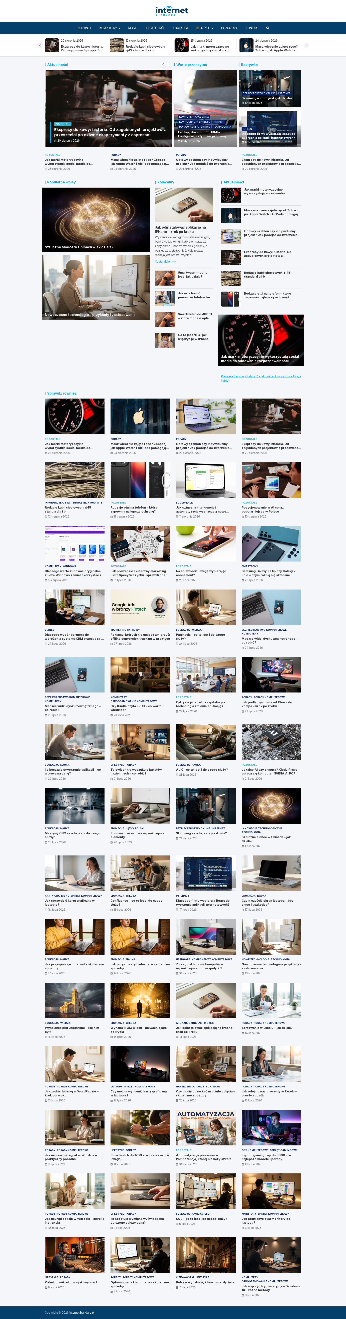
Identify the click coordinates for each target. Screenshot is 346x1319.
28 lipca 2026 (254, 580)
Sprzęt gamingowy (284, 1150)
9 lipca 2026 (122, 1227)
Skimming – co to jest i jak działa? (267, 98)
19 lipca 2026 (253, 102)
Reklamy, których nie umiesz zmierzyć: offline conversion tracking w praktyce (140, 637)
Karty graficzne (57, 895)
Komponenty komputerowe (212, 959)
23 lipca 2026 (57, 715)
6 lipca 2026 (253, 1295)
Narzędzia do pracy (190, 1086)
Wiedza (196, 629)
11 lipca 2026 (56, 1164)
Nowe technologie (255, 959)
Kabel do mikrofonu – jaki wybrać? (71, 1282)
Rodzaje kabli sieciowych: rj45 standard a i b (80, 48)
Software (213, 1086)
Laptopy (117, 1086)
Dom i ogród (155, 28)
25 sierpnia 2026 (59, 168)
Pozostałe (229, 28)
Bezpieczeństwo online (259, 93)
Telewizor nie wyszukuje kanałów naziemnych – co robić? (136, 771)
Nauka (64, 764)
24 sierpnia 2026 (125, 168)
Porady (218, 121)
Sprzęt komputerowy (86, 895)
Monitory (249, 1213)
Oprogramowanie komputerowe (134, 701)
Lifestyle (203, 28)
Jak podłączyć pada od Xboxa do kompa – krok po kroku (267, 704)
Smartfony (250, 566)
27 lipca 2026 (57, 643)
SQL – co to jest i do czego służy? (201, 1219)
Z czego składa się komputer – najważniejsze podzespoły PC (199, 966)
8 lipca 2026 (253, 1227)
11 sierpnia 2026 (124, 516)
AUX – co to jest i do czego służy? (202, 769)
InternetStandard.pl (82, 1312)
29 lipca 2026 (188, 580)
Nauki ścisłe (200, 1213)
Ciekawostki (185, 1277)
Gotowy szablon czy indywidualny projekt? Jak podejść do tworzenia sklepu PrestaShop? (275, 52)
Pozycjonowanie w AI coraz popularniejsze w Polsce (263, 509)
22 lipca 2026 (188, 711)
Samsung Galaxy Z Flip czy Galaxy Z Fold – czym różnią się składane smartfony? (269, 575)
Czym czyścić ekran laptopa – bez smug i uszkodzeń (268, 902)
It (102, 502)
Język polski (135, 828)
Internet (85, 28)
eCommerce (184, 502)
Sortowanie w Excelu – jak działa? (267, 1028)
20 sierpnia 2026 (67, 140)
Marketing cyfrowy (125, 629)
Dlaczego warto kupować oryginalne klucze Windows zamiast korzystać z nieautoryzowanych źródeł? (73, 575)
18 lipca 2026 (56, 909)
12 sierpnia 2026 (58, 516)
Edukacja (180, 28)
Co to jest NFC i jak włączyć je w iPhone (193, 337)
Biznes (49, 629)
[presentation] (40, 45)
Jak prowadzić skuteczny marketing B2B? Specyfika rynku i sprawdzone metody (138, 575)
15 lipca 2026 (56, 1036)
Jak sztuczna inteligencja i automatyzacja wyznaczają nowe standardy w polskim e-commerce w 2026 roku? (204, 513)
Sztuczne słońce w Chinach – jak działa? (79, 247)
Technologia (222, 126)
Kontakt (252, 28)
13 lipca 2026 (56, 1100)
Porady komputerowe (194, 126)
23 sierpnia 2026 (190, 168)
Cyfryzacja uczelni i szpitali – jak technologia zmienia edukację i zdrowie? (200, 706)
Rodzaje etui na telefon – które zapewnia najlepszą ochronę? (267, 295)
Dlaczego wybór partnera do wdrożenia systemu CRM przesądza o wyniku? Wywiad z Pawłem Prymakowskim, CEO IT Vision (74, 640)
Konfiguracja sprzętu (194, 121)
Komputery (108, 28)
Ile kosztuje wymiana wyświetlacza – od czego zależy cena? (138, 1221)
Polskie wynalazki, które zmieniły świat (205, 1282)
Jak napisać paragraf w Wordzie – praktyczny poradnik (71, 1157)
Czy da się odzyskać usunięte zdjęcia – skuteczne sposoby (205, 1093)
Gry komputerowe (255, 1150)
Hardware (183, 959)
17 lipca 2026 (253, 142)
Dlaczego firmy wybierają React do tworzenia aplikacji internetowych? (268, 136)
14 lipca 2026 (188, 1036)
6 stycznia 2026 (191, 141)
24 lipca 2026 (188, 643)
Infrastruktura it (86, 502)
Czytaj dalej (163, 261)
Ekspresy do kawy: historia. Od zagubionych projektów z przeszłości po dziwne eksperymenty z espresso (270, 163)
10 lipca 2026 (188, 1164)
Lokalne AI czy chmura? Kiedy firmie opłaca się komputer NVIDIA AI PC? (270, 771)
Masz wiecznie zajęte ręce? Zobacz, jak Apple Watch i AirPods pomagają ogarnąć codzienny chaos (212, 52)
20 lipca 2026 (57, 842)
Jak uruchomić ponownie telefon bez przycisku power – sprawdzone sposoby (195, 299)
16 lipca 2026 (188, 973)
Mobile (133, 28)
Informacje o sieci (58, 502)
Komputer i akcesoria (194, 116)
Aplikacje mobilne (189, 1022)
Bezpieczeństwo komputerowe (264, 629)
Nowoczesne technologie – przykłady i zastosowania (90, 315)
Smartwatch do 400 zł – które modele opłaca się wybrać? (195, 318)
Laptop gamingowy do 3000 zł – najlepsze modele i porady (266, 1157)
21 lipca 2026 (122, 778)
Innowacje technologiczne (262, 828)
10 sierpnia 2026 (256, 516)
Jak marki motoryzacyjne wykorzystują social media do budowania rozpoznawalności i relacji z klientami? (73, 165)
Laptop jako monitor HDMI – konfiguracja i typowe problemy (202, 134)
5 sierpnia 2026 (58, 580)
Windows (69, 566)
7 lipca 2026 (122, 1291)
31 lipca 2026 (122, 580)
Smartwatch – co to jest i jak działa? (192, 274)
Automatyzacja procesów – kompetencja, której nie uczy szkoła (203, 1157)
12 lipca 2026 (187, 1100)
